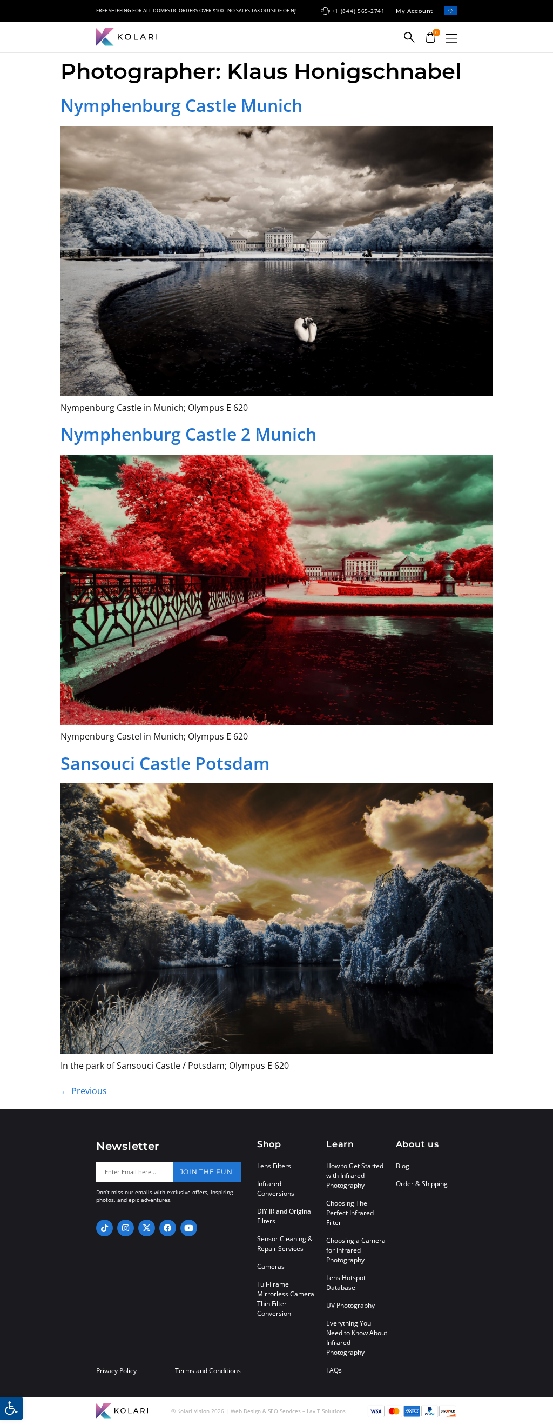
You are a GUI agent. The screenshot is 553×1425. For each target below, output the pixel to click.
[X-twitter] (146, 1228)
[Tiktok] (104, 1228)
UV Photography (350, 1305)
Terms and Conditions (208, 1371)
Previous (83, 1091)
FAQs (334, 1370)
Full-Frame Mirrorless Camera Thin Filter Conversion (285, 1299)
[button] (451, 38)
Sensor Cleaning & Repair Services (285, 1243)
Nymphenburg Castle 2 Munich (188, 433)
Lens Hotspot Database (346, 1282)
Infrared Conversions (275, 1188)
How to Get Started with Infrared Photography (354, 1175)
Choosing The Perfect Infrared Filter (350, 1212)
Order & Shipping (422, 1183)
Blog (402, 1165)
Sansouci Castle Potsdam (165, 763)
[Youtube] (188, 1228)
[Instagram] (125, 1228)
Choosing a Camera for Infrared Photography (356, 1250)
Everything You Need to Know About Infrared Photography (356, 1338)
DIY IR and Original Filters (285, 1216)
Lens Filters (274, 1165)
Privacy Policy (116, 1371)
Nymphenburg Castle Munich (181, 105)
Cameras (271, 1266)
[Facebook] (167, 1228)
